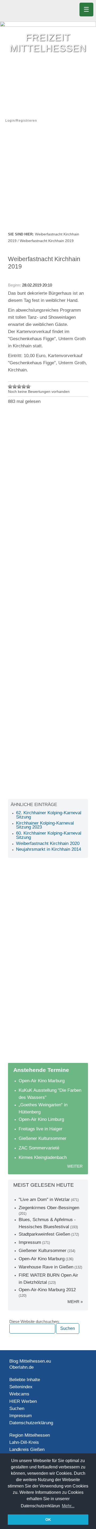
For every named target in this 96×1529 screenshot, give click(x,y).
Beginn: (15, 285)
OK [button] (48, 1519)
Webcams (19, 1393)
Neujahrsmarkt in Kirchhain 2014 (48, 849)
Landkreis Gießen (27, 1449)
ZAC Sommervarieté (39, 1147)
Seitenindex (21, 1386)
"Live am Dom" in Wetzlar (44, 1199)
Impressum (30, 1242)
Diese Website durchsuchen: (34, 1321)
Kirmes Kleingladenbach (43, 1157)
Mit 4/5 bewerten (24, 386)
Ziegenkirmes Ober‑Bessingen (49, 1207)
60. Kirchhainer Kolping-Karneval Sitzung (48, 835)
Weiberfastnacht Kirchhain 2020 (47, 843)
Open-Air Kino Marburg (42, 1080)
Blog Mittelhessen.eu (30, 1361)
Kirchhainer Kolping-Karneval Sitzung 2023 (45, 825)
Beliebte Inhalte (24, 1379)
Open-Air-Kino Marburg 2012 (47, 1289)
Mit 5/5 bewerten (28, 386)
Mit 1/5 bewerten (10, 386)
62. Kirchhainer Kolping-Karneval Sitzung (48, 815)
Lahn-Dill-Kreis (24, 1442)
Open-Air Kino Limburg (41, 1119)
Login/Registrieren (21, 120)
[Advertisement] (48, 180)
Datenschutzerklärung (31, 1422)
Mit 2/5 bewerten (15, 386)
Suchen (16, 1408)
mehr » (75, 1301)
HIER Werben (23, 1401)
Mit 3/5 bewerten (19, 386)
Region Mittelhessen (29, 1435)
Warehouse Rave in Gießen (46, 1266)
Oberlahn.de (21, 1367)
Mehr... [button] (68, 1506)
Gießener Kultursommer (42, 1138)
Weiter (75, 1166)
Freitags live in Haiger (40, 1128)
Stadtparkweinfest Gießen (44, 1234)
